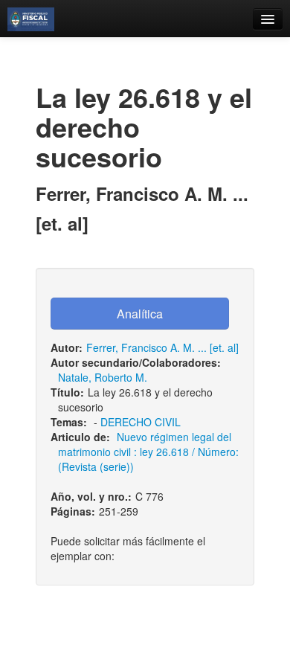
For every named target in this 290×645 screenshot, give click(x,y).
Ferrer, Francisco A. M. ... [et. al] (162, 347)
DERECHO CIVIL (140, 421)
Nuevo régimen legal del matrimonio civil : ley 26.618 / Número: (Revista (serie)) (148, 451)
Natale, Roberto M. (102, 377)
